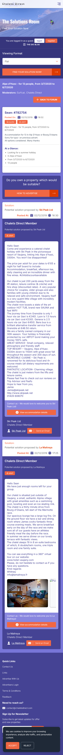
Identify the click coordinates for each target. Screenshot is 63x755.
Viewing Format (12, 53)
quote (11, 122)
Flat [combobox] (7, 61)
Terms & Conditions (11, 690)
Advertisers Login (10, 684)
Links (4, 672)
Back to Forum (48, 99)
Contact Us (7, 666)
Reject (27, 745)
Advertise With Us (10, 678)
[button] (57, 61)
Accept (12, 745)
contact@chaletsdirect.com (19, 708)
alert (24, 122)
